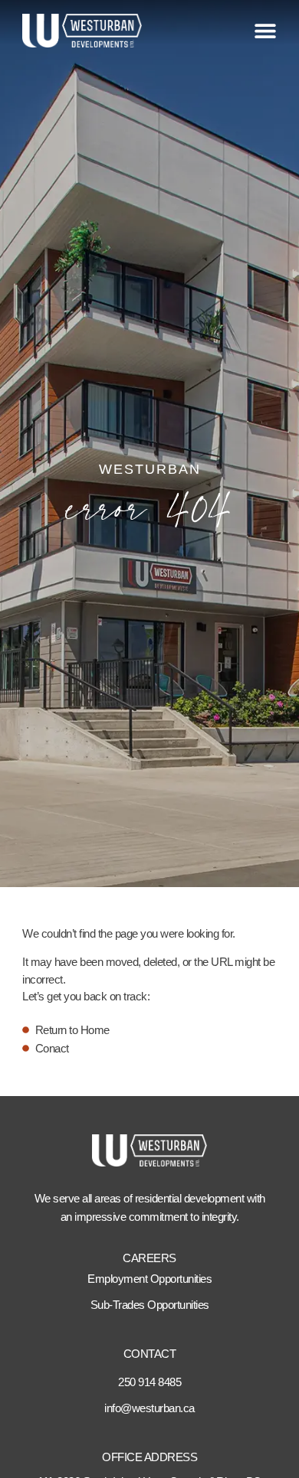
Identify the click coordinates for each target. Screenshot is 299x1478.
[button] (265, 30)
